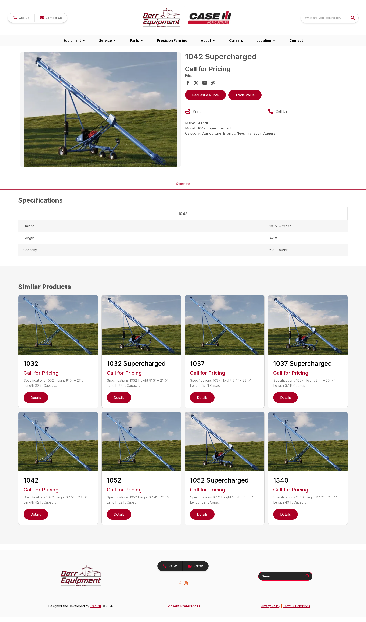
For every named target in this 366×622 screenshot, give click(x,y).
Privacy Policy (270, 606)
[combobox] (329, 18)
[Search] (307, 576)
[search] (353, 18)
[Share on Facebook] (187, 82)
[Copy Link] (213, 82)
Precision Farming (172, 40)
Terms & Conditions (296, 606)
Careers (236, 40)
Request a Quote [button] (205, 95)
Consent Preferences (183, 606)
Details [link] (35, 397)
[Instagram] (186, 583)
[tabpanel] (100, 110)
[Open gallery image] (100, 109)
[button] (21, 18)
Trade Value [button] (245, 95)
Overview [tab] (183, 183)
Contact (296, 40)
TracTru (95, 606)
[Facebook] (180, 583)
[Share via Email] (204, 82)
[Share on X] (196, 82)
